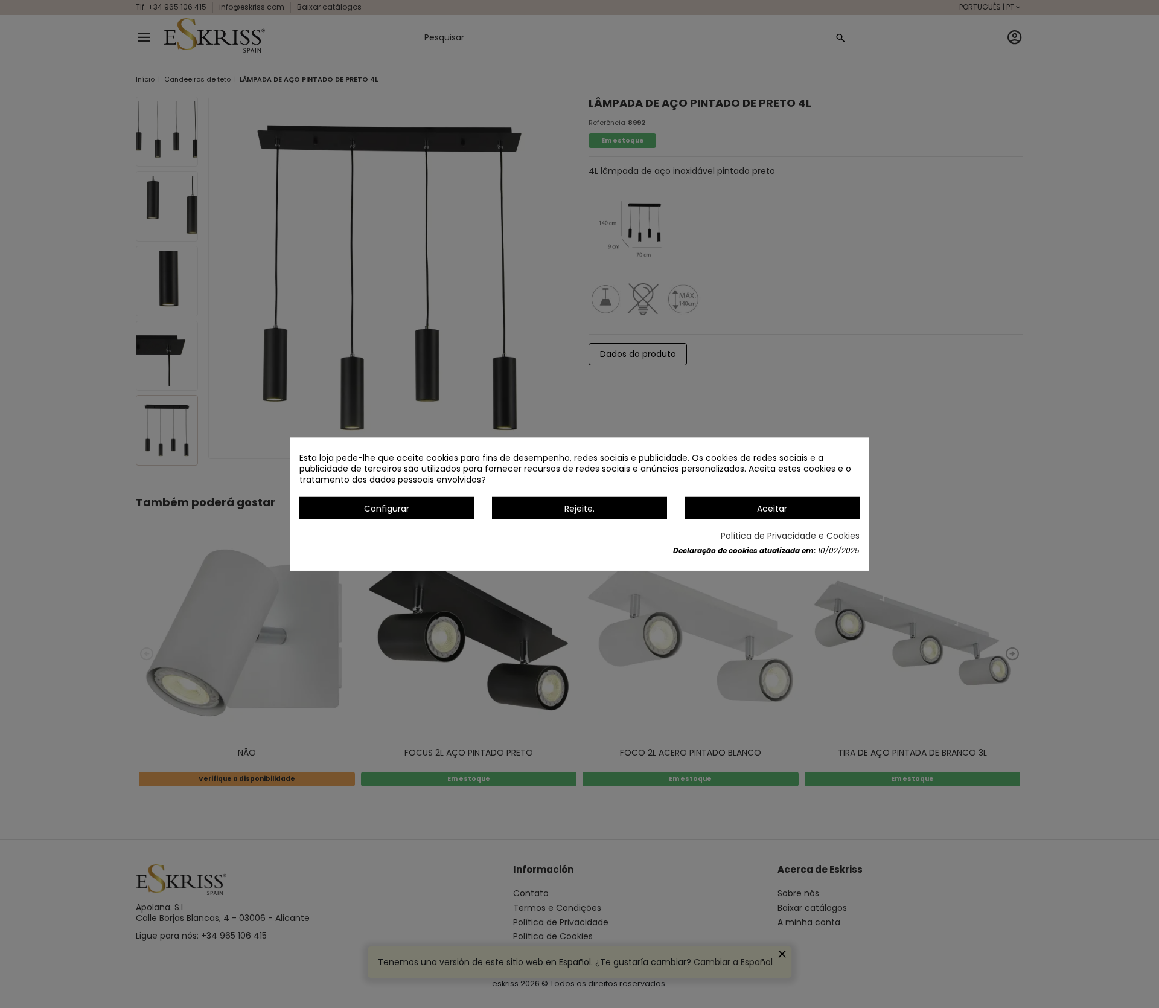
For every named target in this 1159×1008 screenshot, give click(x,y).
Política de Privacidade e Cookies (790, 535)
